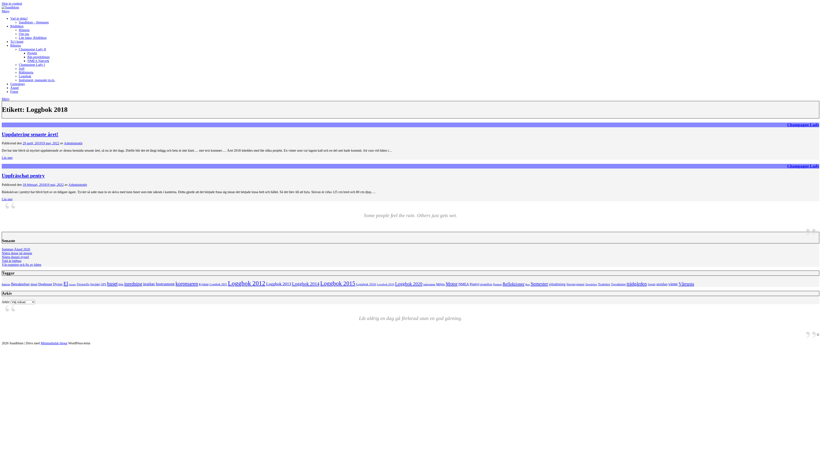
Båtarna (15, 45)
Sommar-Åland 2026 (16, 249)
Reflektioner (513, 283)
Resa (527, 284)
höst (120, 284)
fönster (72, 284)
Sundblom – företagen (34, 22)
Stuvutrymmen (575, 284)
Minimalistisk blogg (54, 343)
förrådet (95, 284)
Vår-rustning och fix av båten (21, 265)
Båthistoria (26, 72)
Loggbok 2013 (278, 284)
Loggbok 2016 (366, 284)
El (65, 283)
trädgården (637, 283)
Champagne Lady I (32, 65)
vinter (673, 284)
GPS (103, 284)
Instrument (165, 284)
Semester (539, 283)
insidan (149, 284)
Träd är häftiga (11, 261)
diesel (34, 284)
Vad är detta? (19, 18)
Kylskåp (204, 284)
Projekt (32, 53)
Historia (24, 30)
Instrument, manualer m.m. (37, 80)
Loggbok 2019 (385, 284)
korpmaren (187, 283)
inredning (133, 283)
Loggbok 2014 (305, 283)
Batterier (6, 284)
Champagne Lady (803, 125)
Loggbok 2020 (408, 283)
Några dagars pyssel (15, 257)
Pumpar (497, 284)
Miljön (440, 284)
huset (112, 283)
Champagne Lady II (32, 49)
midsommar (429, 284)
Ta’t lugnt (16, 41)
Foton (14, 91)
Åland (14, 88)
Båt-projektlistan (38, 57)
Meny (6, 11)
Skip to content (12, 3)
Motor (452, 283)
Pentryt (474, 284)
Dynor (58, 284)
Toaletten (604, 284)
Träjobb (652, 284)
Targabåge (591, 284)
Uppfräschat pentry (23, 175)
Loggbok (25, 76)
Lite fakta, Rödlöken (33, 38)
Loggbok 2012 (246, 283)
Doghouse (45, 284)
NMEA (463, 284)
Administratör (73, 143)
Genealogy (17, 84)
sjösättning (557, 284)
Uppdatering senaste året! (30, 134)
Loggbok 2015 (337, 283)
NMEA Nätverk (38, 61)
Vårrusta (686, 283)
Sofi (21, 68)
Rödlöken (17, 26)
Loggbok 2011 (218, 284)
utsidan (661, 284)
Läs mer (7, 158)
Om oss (24, 34)
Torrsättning (618, 284)
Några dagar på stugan (17, 253)
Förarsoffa (83, 284)
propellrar (486, 284)
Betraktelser (20, 284)
